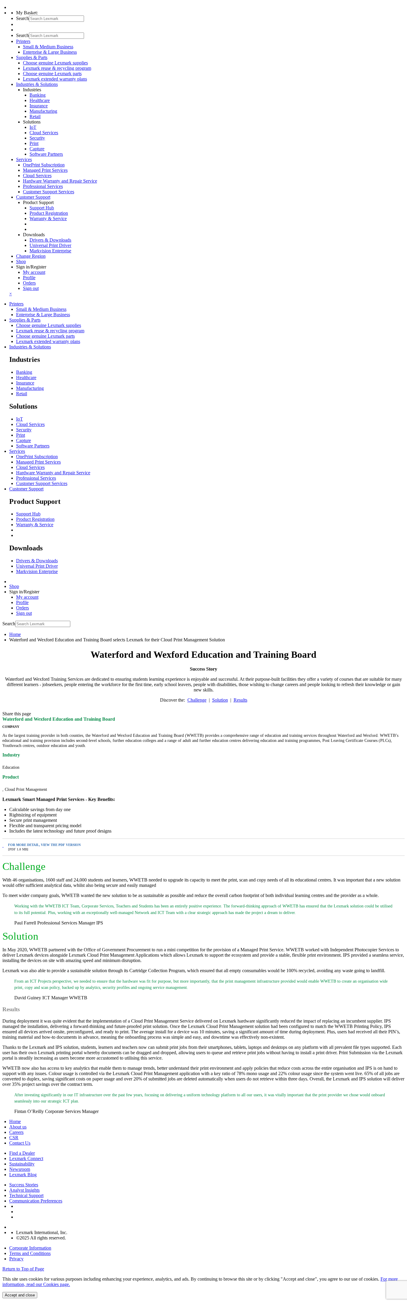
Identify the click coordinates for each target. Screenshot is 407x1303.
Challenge (196, 700)
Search (22, 18)
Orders (29, 282)
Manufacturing (43, 111)
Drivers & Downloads (50, 240)
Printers (16, 303)
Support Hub (41, 207)
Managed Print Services (45, 170)
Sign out (31, 288)
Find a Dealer (22, 1153)
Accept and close (20, 1295)
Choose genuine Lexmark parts (52, 73)
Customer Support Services (48, 191)
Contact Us (19, 1142)
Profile (29, 277)
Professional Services (43, 186)
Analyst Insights (24, 1190)
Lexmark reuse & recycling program (57, 68)
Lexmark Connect (26, 1158)
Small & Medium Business (48, 46)
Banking (37, 95)
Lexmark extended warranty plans (55, 78)
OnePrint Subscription (44, 164)
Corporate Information (30, 1247)
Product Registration (48, 213)
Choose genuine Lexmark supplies (55, 62)
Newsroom (19, 1169)
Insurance (38, 105)
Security (37, 138)
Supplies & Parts (25, 319)
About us (18, 1126)
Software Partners (46, 154)
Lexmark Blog (23, 1174)
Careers (16, 1132)
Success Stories (23, 1184)
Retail (35, 116)
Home (15, 634)
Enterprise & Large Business (50, 52)
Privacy (16, 1258)
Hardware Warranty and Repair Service (60, 180)
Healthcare (39, 100)
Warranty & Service (48, 218)
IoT (32, 127)
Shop (21, 261)
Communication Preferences (35, 1200)
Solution (220, 700)
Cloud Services (43, 132)
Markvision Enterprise (50, 250)
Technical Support (26, 1195)
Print (33, 143)
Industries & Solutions (30, 346)
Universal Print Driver (50, 245)
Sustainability (22, 1163)
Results (240, 700)
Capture (36, 148)
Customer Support (26, 488)
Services (17, 451)
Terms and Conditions (30, 1253)
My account (34, 272)
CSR (13, 1137)
